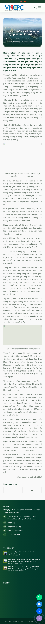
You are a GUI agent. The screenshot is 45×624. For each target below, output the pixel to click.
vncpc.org (11, 523)
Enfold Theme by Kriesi (25, 621)
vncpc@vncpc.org (14, 527)
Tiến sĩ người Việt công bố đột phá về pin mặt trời (22, 32)
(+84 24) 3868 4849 (15, 531)
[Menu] (39, 7)
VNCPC (15, 621)
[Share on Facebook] (12, 490)
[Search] (35, 7)
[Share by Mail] (32, 490)
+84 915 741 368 (14, 535)
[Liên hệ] (39, 618)
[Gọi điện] (39, 597)
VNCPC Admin (29, 42)
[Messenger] (39, 604)
